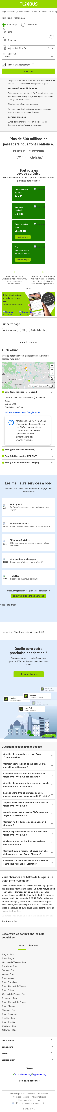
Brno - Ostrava (8, 990)
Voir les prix (23, 237)
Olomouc (32, 342)
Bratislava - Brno (9, 966)
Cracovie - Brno (9, 1026)
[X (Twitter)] (30, 1087)
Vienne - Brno (8, 974)
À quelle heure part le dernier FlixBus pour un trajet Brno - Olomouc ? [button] (25, 814)
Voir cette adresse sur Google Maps (22, 412)
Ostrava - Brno (8, 970)
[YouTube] (28, 1087)
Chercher (28, 71)
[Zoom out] (52, 369)
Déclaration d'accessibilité (29, 1100)
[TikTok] (31, 1087)
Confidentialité (42, 1094)
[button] (28, 32)
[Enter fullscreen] (52, 378)
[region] (28, 375)
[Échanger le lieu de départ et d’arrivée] (51, 36)
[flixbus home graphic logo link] (28, 4)
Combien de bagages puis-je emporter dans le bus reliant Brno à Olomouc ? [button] (26, 785)
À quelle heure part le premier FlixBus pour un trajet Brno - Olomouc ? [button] (25, 804)
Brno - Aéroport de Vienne (14, 986)
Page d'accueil (8, 11)
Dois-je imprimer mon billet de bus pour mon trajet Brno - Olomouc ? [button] (25, 833)
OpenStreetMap (44, 386)
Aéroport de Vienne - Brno (14, 962)
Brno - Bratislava (9, 982)
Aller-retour (32, 24)
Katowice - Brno (9, 1030)
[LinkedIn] (29, 1087)
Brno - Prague (8, 958)
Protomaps (33, 386)
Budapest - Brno (9, 998)
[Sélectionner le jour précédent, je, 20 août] (48, 48)
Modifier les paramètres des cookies (31, 1103)
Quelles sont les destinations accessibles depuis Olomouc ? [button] (24, 843)
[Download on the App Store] (38, 1074)
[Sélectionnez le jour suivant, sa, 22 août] (52, 48)
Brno (22, 342)
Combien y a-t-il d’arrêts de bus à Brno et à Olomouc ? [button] (24, 823)
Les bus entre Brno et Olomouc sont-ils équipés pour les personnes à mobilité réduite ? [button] (27, 794)
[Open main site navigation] (4, 4)
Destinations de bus (28, 11)
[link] (28, 689)
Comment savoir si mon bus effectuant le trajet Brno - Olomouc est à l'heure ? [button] (24, 775)
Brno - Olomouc (9, 1006)
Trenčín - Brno (8, 1018)
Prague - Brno (8, 954)
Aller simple (12, 24)
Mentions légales (39, 1097)
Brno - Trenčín (8, 1022)
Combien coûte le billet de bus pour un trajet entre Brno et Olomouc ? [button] (25, 765)
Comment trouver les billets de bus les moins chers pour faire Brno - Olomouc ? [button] (25, 862)
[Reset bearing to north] (52, 373)
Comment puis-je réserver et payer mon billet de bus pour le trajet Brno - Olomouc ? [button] (26, 852)
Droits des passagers (21, 1097)
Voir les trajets (22, 260)
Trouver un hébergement (18, 65)
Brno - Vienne (8, 978)
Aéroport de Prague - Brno (14, 994)
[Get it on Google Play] (22, 1074)
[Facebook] (27, 1087)
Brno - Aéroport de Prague (14, 1002)
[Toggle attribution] (52, 385)
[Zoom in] (52, 365)
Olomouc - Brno (9, 1010)
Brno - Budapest (9, 1014)
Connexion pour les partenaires (22, 1094)
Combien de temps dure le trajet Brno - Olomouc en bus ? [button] (22, 756)
